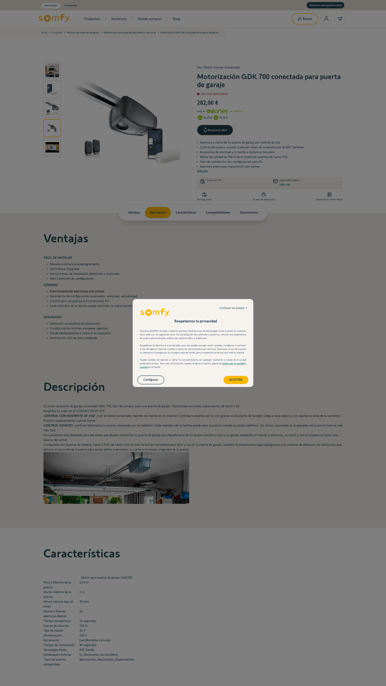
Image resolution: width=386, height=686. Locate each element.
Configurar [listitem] (150, 379)
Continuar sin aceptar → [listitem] (233, 307)
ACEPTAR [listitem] (236, 379)
